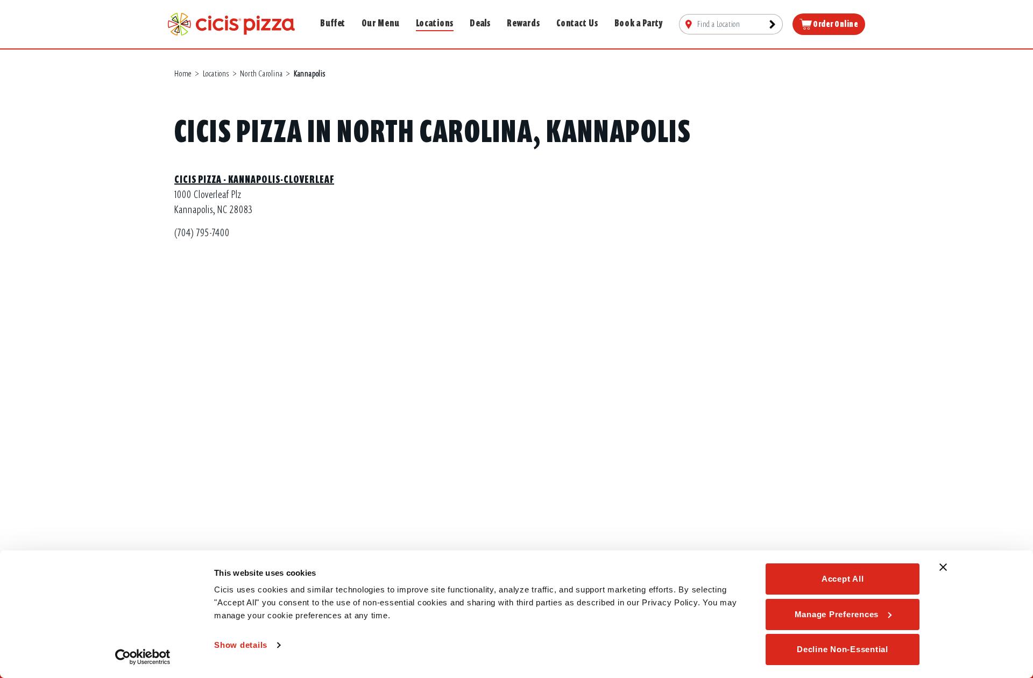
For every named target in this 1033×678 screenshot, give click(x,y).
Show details (240, 644)
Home (183, 73)
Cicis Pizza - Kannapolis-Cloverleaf (254, 179)
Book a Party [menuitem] (638, 23)
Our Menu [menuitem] (380, 23)
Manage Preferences (837, 614)
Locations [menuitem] (435, 23)
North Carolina (261, 73)
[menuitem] (731, 24)
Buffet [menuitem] (332, 23)
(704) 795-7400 (202, 233)
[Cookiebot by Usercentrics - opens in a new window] (143, 657)
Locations (216, 73)
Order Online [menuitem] (835, 24)
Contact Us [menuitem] (577, 23)
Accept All (843, 578)
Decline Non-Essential (842, 649)
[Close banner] (943, 567)
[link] (231, 23)
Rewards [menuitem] (523, 23)
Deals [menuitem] (480, 23)
